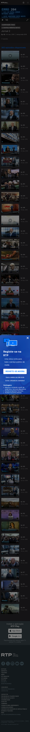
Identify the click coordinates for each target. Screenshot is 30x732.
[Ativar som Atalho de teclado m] (7, 730)
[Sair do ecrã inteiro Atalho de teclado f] (27, 730)
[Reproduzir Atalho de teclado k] (3, 730)
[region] (15, 366)
